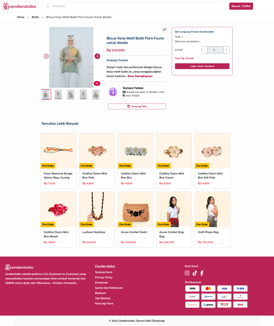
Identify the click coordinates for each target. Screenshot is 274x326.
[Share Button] (164, 29)
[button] (97, 56)
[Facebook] (202, 273)
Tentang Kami (103, 272)
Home (20, 17)
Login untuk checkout (202, 66)
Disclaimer (101, 282)
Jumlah (179, 49)
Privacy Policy (104, 277)
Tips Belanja (102, 298)
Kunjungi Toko (139, 106)
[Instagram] (187, 273)
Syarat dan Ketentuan (108, 288)
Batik (35, 17)
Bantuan (100, 293)
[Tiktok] (195, 273)
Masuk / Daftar (241, 6)
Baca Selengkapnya (140, 76)
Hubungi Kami (104, 303)
